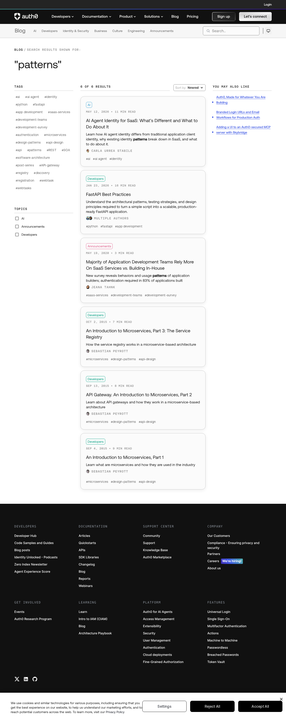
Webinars (86, 586)
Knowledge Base (155, 550)
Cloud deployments (157, 655)
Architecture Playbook (95, 633)
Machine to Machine (222, 640)
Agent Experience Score (32, 572)
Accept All (260, 706)
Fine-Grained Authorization (163, 662)
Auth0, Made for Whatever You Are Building (240, 99)
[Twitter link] (17, 679)
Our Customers (218, 536)
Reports (84, 579)
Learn (83, 612)
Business (100, 31)
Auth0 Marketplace (157, 557)
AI (35, 31)
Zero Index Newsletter (30, 564)
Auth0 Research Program (33, 619)
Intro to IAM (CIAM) (93, 619)
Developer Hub (25, 536)
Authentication (154, 648)
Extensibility (152, 626)
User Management (156, 640)
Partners (213, 554)
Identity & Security (76, 31)
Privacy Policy (115, 712)
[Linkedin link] (26, 679)
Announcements (162, 31)
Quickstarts (87, 543)
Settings (164, 706)
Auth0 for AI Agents (157, 612)
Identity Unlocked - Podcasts (36, 557)
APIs (82, 550)
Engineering (136, 31)
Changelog (87, 564)
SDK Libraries (89, 557)
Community (151, 536)
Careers (224, 561)
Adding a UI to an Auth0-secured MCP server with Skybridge (243, 129)
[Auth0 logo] (26, 16)
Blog (20, 31)
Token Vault (216, 662)
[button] (224, 16)
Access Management (158, 619)
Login (268, 4)
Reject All (212, 706)
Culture (117, 31)
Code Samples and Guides (34, 543)
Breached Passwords (223, 655)
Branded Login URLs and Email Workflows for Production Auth (238, 114)
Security (149, 633)
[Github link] (35, 679)
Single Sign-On (218, 619)
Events (19, 612)
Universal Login (218, 612)
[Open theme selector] (268, 30)
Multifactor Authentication (226, 626)
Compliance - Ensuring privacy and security (233, 545)
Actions (213, 633)
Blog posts (22, 550)
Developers (49, 31)
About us (214, 568)
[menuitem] (63, 16)
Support (149, 543)
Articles (84, 536)
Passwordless (217, 648)
